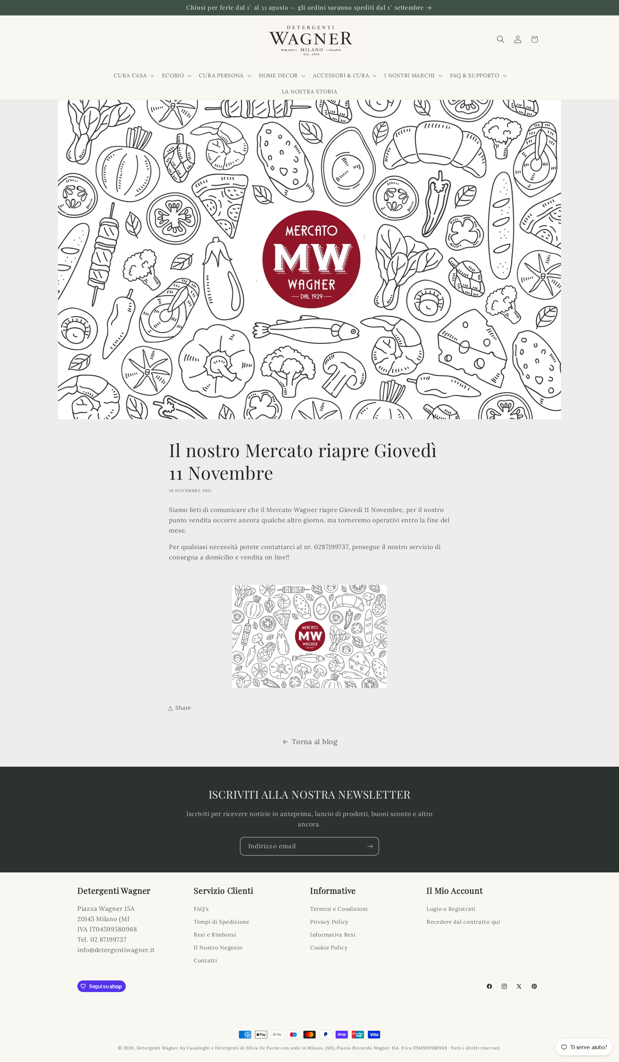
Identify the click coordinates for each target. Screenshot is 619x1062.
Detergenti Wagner (158, 1048)
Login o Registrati (451, 908)
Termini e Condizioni (339, 908)
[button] (133, 75)
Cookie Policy (329, 947)
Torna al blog (314, 741)
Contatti (205, 960)
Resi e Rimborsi (215, 934)
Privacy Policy (329, 921)
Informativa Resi (333, 934)
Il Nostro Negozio (218, 947)
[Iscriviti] (369, 846)
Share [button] (183, 708)
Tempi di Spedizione (222, 921)
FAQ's (201, 908)
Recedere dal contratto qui (463, 921)
